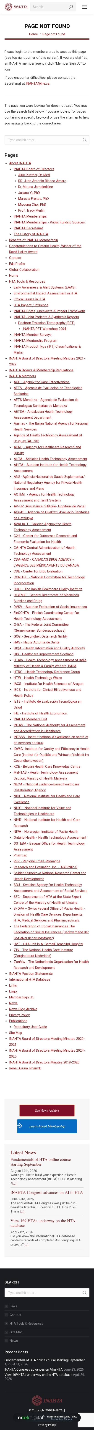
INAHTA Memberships (30, 216)
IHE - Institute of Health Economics (40, 713)
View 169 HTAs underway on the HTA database (42, 1223)
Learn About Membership (47, 1126)
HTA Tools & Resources (27, 281)
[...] (14, 1183)
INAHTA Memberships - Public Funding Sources (49, 222)
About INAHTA (20, 163)
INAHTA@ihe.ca (38, 83)
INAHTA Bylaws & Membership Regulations (41, 370)
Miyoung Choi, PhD (32, 204)
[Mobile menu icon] (84, 6)
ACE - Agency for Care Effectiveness (42, 382)
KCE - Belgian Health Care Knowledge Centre (47, 766)
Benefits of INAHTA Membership (33, 240)
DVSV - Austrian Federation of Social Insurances (50, 607)
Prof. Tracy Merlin (31, 210)
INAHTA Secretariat (28, 228)
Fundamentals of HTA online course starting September (40, 1162)
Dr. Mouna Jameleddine (35, 187)
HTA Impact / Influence (31, 305)
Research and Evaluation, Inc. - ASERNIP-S (45, 867)
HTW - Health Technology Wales (38, 678)
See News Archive (47, 1110)
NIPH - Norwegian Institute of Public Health (46, 832)
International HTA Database (29, 979)
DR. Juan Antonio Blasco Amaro (42, 181)
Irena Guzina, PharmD (25, 1068)
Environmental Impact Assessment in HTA (45, 293)
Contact (15, 258)
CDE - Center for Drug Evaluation (38, 571)
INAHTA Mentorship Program (35, 341)
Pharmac (20, 855)
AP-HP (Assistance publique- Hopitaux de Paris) (50, 506)
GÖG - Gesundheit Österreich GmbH (40, 636)
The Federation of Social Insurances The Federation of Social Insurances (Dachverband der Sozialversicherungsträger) (51, 932)
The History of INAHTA (31, 234)
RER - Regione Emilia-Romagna (37, 861)
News (13, 1003)
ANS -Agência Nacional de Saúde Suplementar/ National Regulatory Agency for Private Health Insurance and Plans (49, 483)
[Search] (71, 6)
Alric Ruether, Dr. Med (34, 175)
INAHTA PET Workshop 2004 (44, 329)
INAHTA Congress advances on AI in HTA (46, 1192)
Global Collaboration (24, 270)
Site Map (15, 1033)
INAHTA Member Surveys (33, 335)
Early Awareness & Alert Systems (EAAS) (45, 287)
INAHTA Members (22, 376)
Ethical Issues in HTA (29, 299)
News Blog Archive (23, 1009)
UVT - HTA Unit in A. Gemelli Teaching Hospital (48, 944)
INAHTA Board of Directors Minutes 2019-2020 (44, 1062)
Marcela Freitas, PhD (33, 199)
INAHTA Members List (30, 719)
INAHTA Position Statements (31, 974)
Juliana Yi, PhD (29, 193)
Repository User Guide (30, 1027)
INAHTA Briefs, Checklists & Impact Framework (49, 311)
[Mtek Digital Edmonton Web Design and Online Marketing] (47, 1417)
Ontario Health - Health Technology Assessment (50, 837)
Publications (18, 1021)
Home (13, 275)
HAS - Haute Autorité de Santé (37, 642)
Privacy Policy (19, 1015)
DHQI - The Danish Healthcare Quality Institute (48, 589)
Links (13, 985)
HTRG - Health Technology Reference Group (47, 672)
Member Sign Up (21, 997)
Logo (13, 991)
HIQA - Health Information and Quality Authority (49, 648)
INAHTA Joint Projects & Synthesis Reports (46, 317)
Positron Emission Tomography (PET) (46, 323)
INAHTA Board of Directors (34, 169)
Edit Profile (17, 264)
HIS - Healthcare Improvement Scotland (43, 654)
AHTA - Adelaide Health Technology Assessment (50, 459)
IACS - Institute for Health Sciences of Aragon (49, 684)
